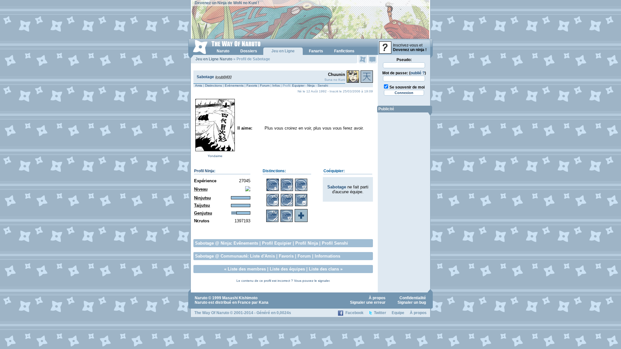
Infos (276, 85)
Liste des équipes (287, 269)
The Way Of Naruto (211, 313)
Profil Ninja (204, 171)
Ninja (311, 85)
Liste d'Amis (262, 256)
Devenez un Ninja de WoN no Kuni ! (227, 3)
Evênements (246, 243)
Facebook (354, 313)
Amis (198, 85)
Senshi (323, 85)
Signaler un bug (412, 302)
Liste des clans (324, 269)
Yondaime (215, 156)
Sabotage (205, 77)
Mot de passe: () (404, 73)
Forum (264, 85)
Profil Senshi (335, 243)
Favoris (251, 85)
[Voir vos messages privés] (372, 59)
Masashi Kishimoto (239, 298)
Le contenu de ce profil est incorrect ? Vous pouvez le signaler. (283, 280)
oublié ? (417, 73)
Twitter (380, 313)
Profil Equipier (276, 243)
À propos (377, 298)
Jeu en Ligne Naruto (213, 59)
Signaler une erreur (368, 302)
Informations (327, 256)
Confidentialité (412, 298)
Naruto (201, 298)
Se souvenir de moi (407, 87)
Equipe (398, 313)
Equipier (298, 85)
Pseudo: (404, 60)
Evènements (234, 85)
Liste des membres (247, 269)
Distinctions (213, 85)
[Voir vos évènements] (362, 59)
